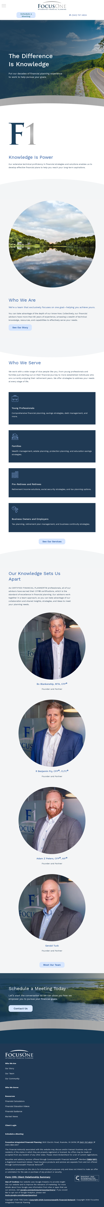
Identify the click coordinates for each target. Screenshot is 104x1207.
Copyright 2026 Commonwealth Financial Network (52, 1200)
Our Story (9, 1068)
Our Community (12, 1078)
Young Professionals (23, 408)
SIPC (95, 1159)
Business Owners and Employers (30, 519)
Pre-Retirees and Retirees (26, 484)
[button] (26, 15)
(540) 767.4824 (86, 1142)
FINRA (89, 1159)
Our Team (9, 1073)
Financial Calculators (14, 1101)
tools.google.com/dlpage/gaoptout (21, 1195)
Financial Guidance (13, 1111)
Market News (11, 1116)
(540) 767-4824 (78, 15)
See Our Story (20, 327)
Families (16, 446)
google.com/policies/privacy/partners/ (37, 1190)
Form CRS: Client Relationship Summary (27, 1177)
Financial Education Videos (17, 1106)
